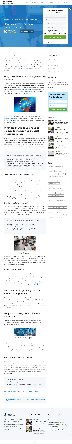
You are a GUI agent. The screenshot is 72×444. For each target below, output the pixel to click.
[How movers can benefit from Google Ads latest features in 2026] (51, 138)
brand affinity (51, 171)
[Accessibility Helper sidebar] (70, 8)
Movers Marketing (17, 19)
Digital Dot (7, 423)
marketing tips (52, 195)
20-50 (60, 33)
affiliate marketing (59, 166)
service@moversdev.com (58, 420)
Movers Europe (63, 197)
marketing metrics (60, 193)
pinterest (58, 205)
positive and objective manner (35, 285)
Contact (67, 2)
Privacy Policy (59, 442)
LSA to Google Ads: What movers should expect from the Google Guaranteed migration (61, 132)
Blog (59, 2)
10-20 (54, 33)
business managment (53, 173)
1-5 (45, 33)
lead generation (52, 193)
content (59, 178)
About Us (35, 2)
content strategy (61, 181)
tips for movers (59, 212)
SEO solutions (59, 207)
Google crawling (52, 185)
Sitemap (66, 442)
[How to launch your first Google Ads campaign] (51, 122)
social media (64, 209)
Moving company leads (61, 200)
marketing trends (59, 195)
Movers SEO (51, 62)
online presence (52, 202)
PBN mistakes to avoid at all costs (36, 399)
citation (50, 176)
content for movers (53, 181)
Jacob (20, 55)
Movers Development (27, 66)
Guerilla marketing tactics (14, 382)
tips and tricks (51, 212)
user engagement (52, 214)
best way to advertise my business (56, 169)
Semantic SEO (51, 207)
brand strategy (58, 171)
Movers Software (53, 71)
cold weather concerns (58, 176)
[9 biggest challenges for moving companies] (51, 153)
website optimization (61, 214)
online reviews (52, 205)
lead (62, 190)
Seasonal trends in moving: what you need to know (61, 147)
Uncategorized (52, 59)
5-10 (49, 33)
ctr (49, 183)
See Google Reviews (27, 31)
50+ (65, 33)
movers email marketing (54, 197)
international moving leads (54, 190)
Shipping (50, 209)
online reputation (60, 202)
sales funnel (63, 205)
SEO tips (64, 207)
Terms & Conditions (49, 442)
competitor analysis (53, 178)
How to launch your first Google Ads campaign (61, 123)
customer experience (55, 183)
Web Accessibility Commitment (34, 442)
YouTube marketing (59, 217)
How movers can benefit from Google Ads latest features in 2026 (61, 140)
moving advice (52, 200)
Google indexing (60, 185)
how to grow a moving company (30, 391)
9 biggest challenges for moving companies (61, 154)
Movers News (52, 68)
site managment (56, 209)
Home (27, 2)
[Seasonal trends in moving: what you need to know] (51, 146)
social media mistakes (26, 91)
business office (62, 173)
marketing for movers (10, 118)
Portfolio (44, 2)
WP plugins (51, 217)
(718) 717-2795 (60, 422)
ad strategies (51, 166)
